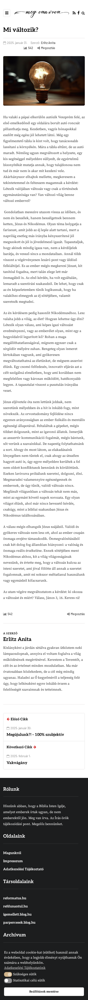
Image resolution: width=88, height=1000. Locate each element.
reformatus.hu (14, 898)
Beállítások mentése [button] (44, 992)
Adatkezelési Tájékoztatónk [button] (24, 968)
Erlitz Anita (48, 43)
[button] (8, 974)
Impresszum (13, 861)
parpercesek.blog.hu (19, 923)
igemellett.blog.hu (17, 915)
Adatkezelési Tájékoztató (23, 869)
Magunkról (12, 853)
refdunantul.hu (15, 906)
